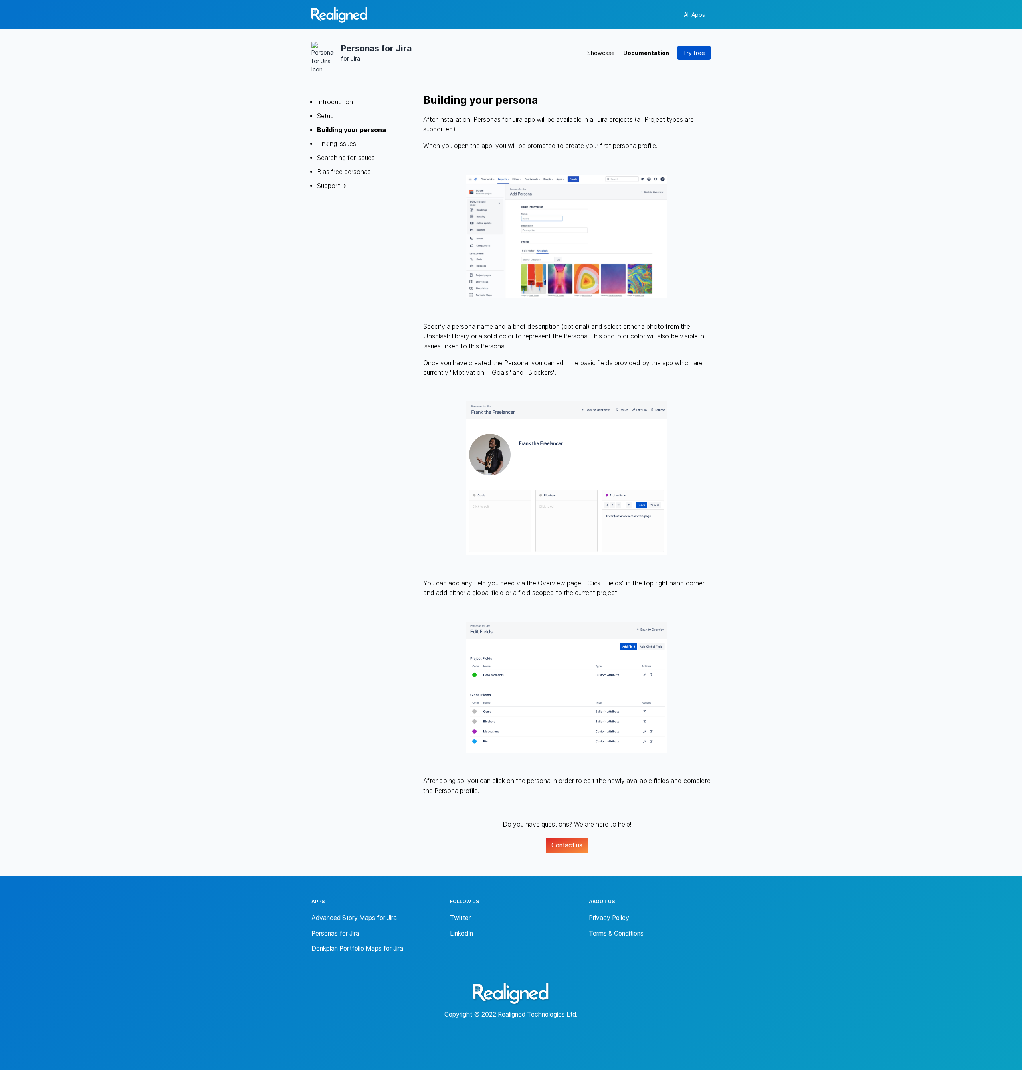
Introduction (335, 102)
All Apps (694, 14)
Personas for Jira (335, 933)
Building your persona (351, 130)
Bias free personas (344, 172)
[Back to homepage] (339, 16)
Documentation (646, 52)
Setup (325, 116)
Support (328, 186)
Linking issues (336, 144)
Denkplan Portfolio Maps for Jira (357, 948)
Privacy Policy (609, 918)
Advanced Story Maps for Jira (354, 918)
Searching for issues (346, 158)
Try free (694, 52)
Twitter (460, 918)
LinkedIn (461, 933)
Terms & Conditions (616, 933)
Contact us (566, 845)
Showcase (601, 52)
